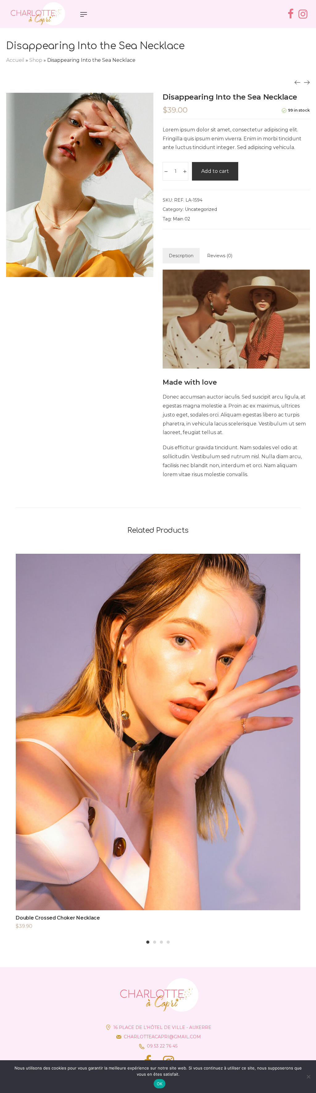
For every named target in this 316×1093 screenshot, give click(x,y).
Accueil (15, 60)
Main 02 (181, 219)
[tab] (181, 255)
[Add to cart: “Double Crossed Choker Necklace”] (158, 743)
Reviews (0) (219, 255)
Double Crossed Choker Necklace (58, 918)
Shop (35, 60)
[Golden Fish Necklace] (297, 82)
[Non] (308, 1077)
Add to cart (215, 171)
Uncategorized (201, 209)
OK (160, 1083)
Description (181, 255)
